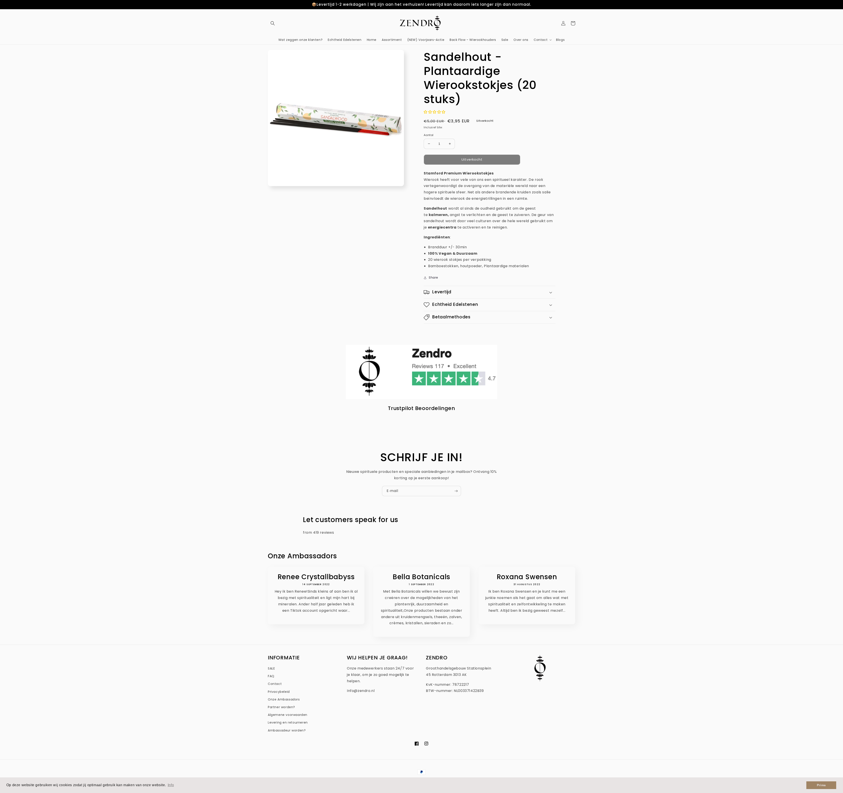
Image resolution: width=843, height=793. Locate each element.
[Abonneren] (456, 491)
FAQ (271, 676)
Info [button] (171, 785)
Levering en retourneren (288, 722)
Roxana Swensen (527, 577)
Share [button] (433, 277)
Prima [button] (821, 785)
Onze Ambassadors (284, 699)
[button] (272, 23)
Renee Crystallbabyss (316, 577)
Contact (275, 684)
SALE (271, 668)
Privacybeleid (279, 692)
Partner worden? (281, 707)
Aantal (428, 135)
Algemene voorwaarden (287, 715)
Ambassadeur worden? (287, 730)
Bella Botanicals (421, 577)
